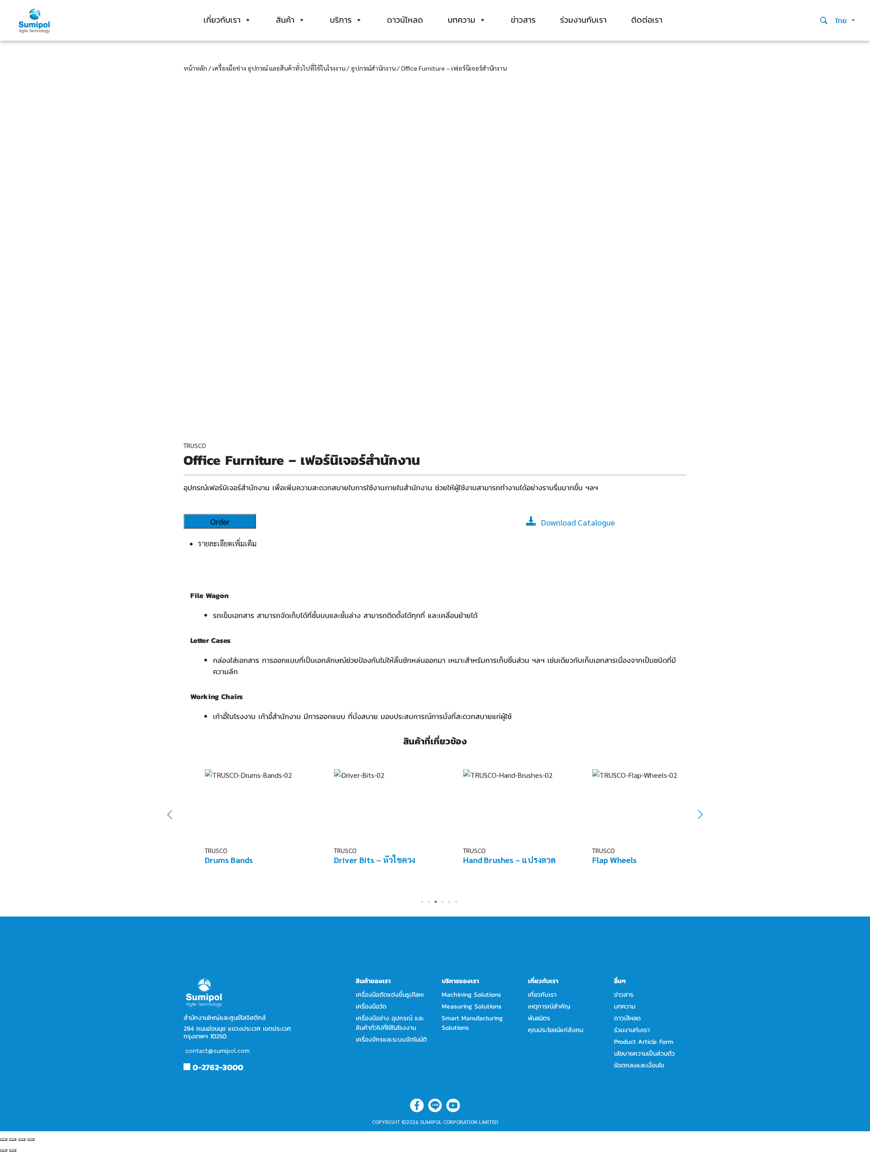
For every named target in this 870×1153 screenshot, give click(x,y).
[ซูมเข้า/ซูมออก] (30, 1139)
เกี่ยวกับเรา (222, 20)
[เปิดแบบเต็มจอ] (21, 1139)
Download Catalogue (578, 522)
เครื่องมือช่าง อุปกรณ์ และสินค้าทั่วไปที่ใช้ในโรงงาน (279, 68)
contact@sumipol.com (217, 1050)
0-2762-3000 (218, 1067)
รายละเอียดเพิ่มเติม (227, 543)
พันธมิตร (539, 1018)
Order (220, 521)
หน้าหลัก (195, 68)
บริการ (341, 20)
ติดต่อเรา (646, 20)
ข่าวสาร (523, 20)
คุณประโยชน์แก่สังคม (555, 1030)
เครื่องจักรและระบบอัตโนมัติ (391, 1039)
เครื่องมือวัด (371, 1006)
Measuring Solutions (472, 1006)
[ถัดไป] (12, 1150)
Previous (176, 814)
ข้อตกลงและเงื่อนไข (639, 1065)
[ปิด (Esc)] (3, 1139)
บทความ (461, 20)
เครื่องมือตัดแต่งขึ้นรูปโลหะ (390, 994)
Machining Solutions (471, 994)
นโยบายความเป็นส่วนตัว (644, 1053)
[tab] (442, 543)
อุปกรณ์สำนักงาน (373, 68)
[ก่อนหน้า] (3, 1150)
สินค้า (285, 20)
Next (695, 814)
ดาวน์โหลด (405, 20)
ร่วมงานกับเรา (583, 20)
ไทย (843, 20)
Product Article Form (643, 1042)
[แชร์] (12, 1139)
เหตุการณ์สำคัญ (549, 1006)
